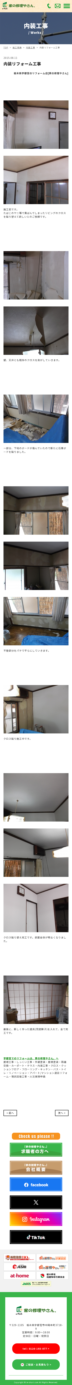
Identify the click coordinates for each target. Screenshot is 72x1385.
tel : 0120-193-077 (36, 1348)
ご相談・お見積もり (38, 1364)
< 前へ (10, 1113)
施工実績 (17, 47)
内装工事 (30, 47)
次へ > (62, 1113)
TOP (5, 47)
